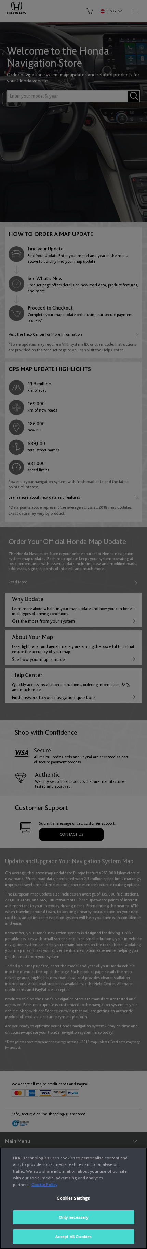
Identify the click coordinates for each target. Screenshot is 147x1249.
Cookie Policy (44, 1184)
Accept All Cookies (73, 1236)
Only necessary (74, 1217)
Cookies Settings (73, 1198)
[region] (73, 1198)
